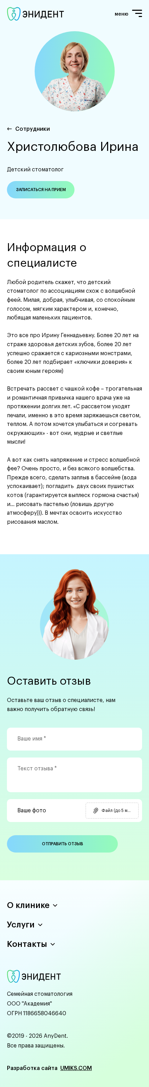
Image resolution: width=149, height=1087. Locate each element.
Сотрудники (32, 129)
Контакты (27, 944)
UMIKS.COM (76, 1068)
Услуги (21, 925)
